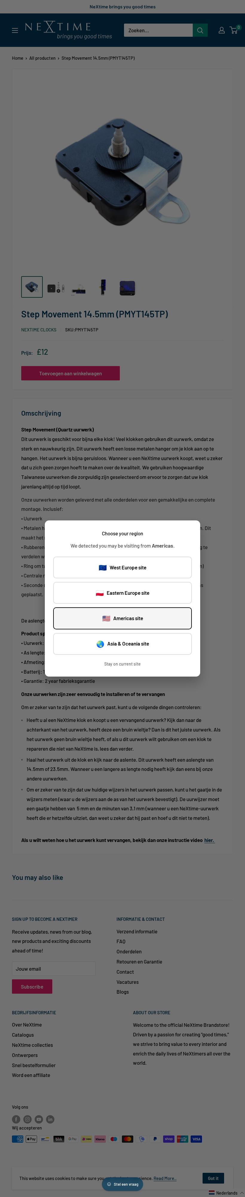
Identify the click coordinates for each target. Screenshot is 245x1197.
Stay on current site (122, 663)
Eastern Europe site (122, 593)
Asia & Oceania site (122, 644)
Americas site (122, 618)
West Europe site (122, 567)
